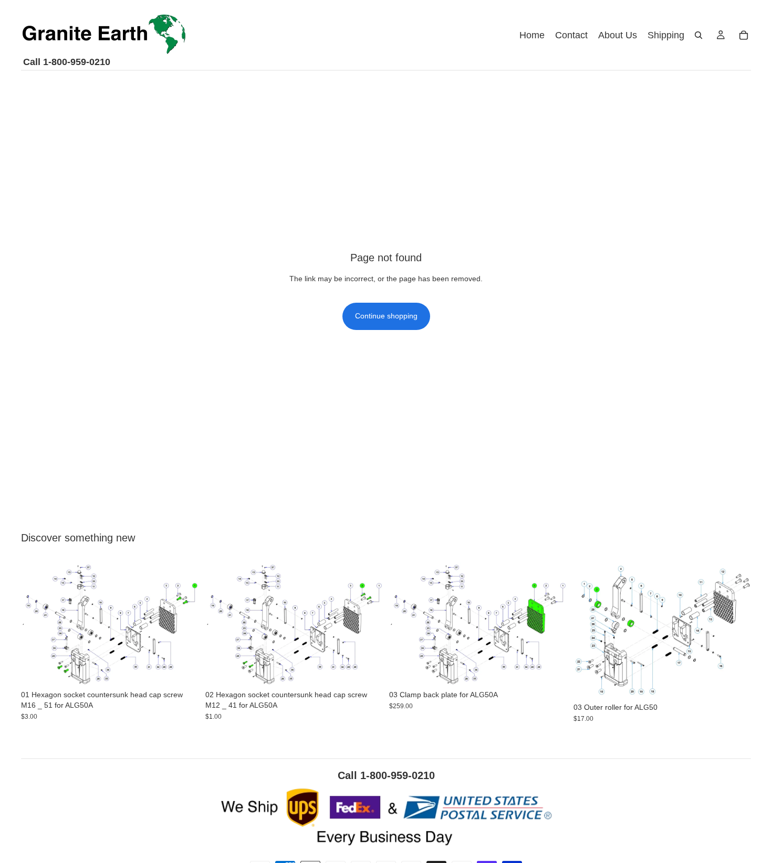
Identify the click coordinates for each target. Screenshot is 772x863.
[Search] (698, 35)
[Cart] (743, 35)
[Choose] (550, 669)
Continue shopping (386, 316)
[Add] (182, 669)
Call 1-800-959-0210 (66, 62)
